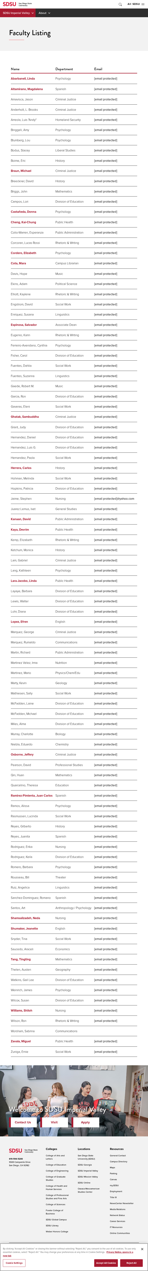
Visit (54, 1122)
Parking (113, 1173)
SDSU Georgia (85, 1164)
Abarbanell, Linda (23, 78)
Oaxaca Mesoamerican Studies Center (89, 1190)
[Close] (142, 1249)
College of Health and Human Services (56, 1187)
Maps (112, 1167)
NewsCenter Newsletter (122, 1203)
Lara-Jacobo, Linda (24, 581)
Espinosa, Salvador (24, 325)
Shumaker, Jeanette (24, 928)
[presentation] (51, 1149)
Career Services (117, 1221)
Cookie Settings (14, 1263)
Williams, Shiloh (21, 1010)
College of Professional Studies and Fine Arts (57, 1197)
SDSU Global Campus (56, 1219)
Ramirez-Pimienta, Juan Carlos (32, 795)
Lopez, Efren (19, 621)
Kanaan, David (21, 519)
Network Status (117, 1215)
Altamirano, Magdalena (27, 89)
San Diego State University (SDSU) (86, 1157)
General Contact (118, 1155)
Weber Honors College (57, 1231)
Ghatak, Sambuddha (25, 416)
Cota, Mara (18, 263)
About (42, 13)
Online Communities (120, 1233)
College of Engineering (57, 1170)
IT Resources (116, 1227)
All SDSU (134, 4)
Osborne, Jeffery (22, 754)
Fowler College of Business (54, 1212)
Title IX (113, 1197)
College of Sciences (55, 1204)
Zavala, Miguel (21, 1041)
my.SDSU (114, 1185)
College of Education (56, 1164)
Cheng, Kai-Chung (23, 222)
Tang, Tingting (21, 959)
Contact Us (23, 1122)
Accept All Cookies (106, 1263)
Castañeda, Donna (23, 212)
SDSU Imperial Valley (16, 13)
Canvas (113, 1179)
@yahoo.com (114, 498)
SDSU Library (52, 1225)
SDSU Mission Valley (88, 1176)
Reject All (131, 1263)
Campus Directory (118, 1161)
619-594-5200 (16, 1158)
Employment (116, 1191)
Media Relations (117, 1209)
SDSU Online (84, 1182)
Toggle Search (120, 4)
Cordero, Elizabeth (23, 253)
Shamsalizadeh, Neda (25, 918)
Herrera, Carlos (21, 468)
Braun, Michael (21, 171)
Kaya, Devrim (20, 529)
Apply (85, 1122)
